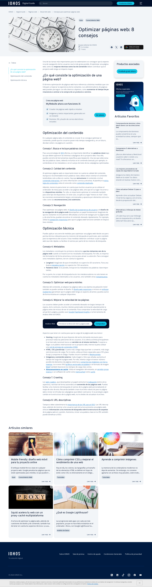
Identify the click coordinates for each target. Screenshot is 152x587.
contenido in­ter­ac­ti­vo (51, 180)
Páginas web (32, 12)
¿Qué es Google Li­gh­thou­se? (72, 513)
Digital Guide (20, 12)
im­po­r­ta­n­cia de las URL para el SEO (81, 404)
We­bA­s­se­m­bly (95, 354)
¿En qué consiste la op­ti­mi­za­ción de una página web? (23, 70)
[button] (128, 96)
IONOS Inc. (18, 575)
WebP (48, 367)
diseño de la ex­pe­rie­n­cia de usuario (83, 210)
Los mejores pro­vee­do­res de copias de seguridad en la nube (127, 170)
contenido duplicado (85, 183)
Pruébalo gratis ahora (127, 71)
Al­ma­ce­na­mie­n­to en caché (57, 369)
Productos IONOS (125, 3)
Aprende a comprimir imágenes (119, 459)
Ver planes (100, 115)
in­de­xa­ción (92, 382)
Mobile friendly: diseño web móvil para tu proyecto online (29, 461)
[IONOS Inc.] (25, 553)
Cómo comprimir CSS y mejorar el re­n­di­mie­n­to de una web (74, 461)
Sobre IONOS (64, 554)
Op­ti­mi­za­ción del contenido (21, 76)
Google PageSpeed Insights (79, 312)
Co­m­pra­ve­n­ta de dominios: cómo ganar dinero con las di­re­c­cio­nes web (128, 125)
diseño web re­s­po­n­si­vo (83, 289)
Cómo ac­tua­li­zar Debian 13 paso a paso (128, 190)
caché (92, 372)
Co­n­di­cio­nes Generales (113, 554)
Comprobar (100, 324)
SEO (62, 153)
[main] (76, 238)
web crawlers (51, 382)
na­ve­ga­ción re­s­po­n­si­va (58, 220)
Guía (81, 20)
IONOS (11, 12)
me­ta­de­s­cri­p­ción (58, 265)
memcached (80, 372)
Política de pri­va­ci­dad (133, 554)
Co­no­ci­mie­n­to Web (93, 20)
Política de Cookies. (92, 584)
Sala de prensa (78, 554)
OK (139, 583)
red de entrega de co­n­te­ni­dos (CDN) (63, 347)
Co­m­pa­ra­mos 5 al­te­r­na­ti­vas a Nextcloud (127, 149)
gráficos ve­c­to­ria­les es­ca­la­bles (78, 364)
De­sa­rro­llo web (45, 12)
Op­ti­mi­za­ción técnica (18, 80)
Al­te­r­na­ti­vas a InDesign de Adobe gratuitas (128, 211)
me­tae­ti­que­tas (101, 277)
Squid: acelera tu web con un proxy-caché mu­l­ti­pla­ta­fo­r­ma (27, 514)
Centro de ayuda (94, 554)
